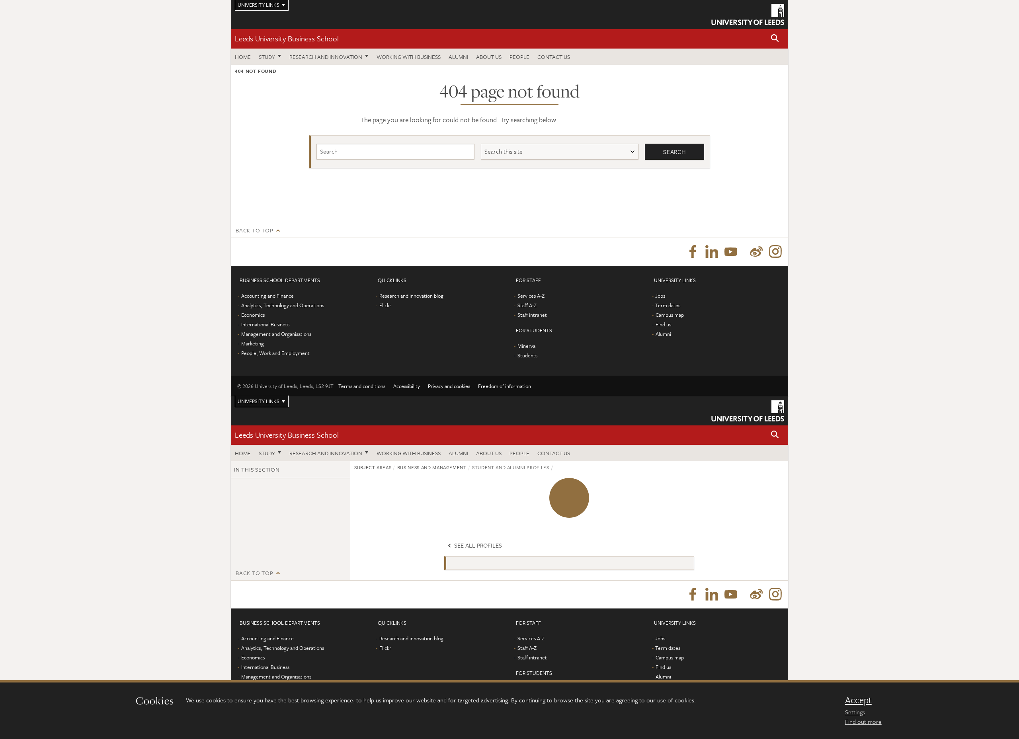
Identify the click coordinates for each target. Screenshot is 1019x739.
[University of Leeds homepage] (747, 14)
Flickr (385, 305)
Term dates (667, 305)
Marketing (252, 343)
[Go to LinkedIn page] (711, 252)
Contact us (553, 57)
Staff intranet (532, 315)
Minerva (526, 346)
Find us (663, 324)
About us (489, 57)
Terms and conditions (361, 386)
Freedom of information (504, 386)
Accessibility (406, 386)
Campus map (670, 315)
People (519, 57)
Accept (858, 700)
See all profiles (477, 545)
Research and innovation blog (411, 296)
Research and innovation (325, 57)
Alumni (458, 57)
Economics (253, 315)
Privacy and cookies (449, 386)
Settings (855, 712)
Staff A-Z (527, 305)
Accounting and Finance (267, 296)
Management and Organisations (276, 334)
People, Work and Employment (275, 353)
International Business (265, 324)
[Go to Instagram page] (775, 252)
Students (527, 355)
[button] (775, 39)
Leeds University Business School (287, 38)
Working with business (409, 57)
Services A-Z (531, 296)
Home (243, 57)
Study (267, 57)
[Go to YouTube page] (730, 252)
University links (258, 401)
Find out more (863, 721)
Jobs (660, 296)
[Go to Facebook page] (692, 252)
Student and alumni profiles (510, 467)
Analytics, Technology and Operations (282, 305)
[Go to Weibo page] (756, 252)
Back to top (254, 230)
